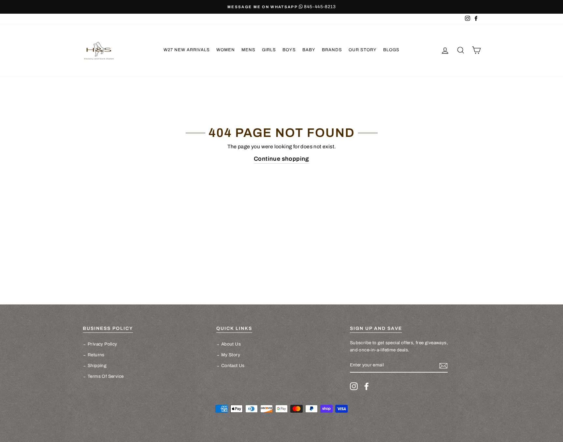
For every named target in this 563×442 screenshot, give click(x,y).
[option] (281, 6)
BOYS (289, 50)
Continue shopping (281, 158)
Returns (96, 354)
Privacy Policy (102, 344)
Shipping (97, 365)
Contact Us (233, 365)
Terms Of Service (105, 376)
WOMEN (225, 50)
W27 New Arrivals (187, 50)
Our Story (363, 50)
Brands (332, 50)
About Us (231, 344)
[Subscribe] (443, 365)
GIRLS (269, 50)
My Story (230, 354)
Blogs (391, 50)
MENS (248, 50)
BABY (308, 50)
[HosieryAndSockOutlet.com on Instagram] (354, 386)
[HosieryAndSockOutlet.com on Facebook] (366, 386)
